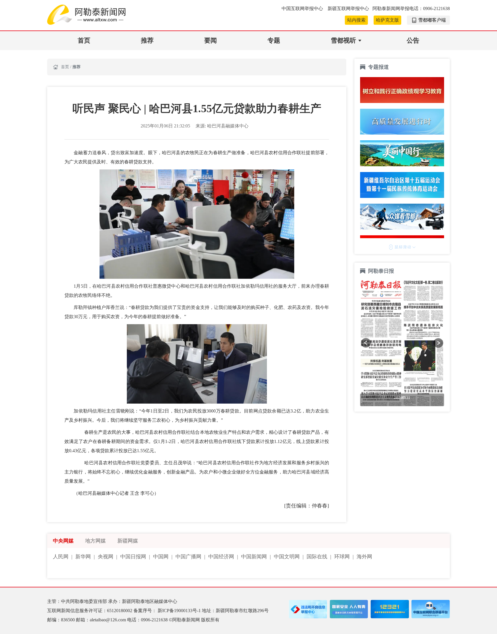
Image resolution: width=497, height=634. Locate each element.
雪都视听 (343, 40)
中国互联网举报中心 (303, 8)
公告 (413, 40)
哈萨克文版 (387, 20)
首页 (84, 40)
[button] (366, 343)
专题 (273, 40)
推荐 (147, 40)
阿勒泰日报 (381, 271)
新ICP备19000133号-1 (180, 610)
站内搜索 (356, 20)
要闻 (210, 40)
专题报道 (378, 67)
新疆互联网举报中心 (348, 8)
